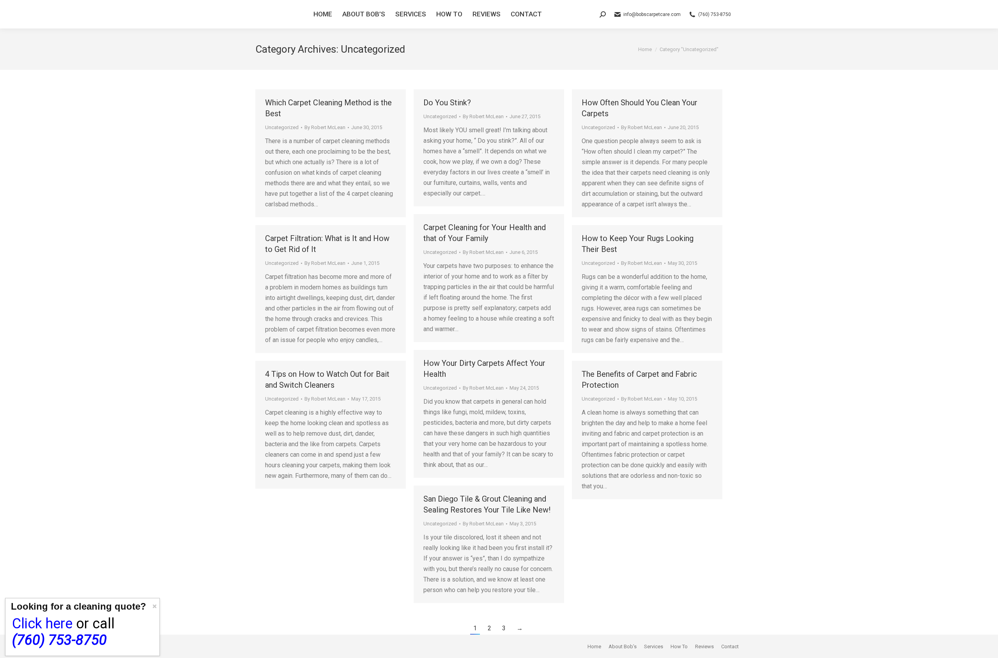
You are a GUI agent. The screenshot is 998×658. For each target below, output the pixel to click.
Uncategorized (282, 127)
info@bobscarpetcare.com (652, 14)
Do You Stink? (447, 102)
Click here (42, 623)
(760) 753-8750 (714, 14)
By (324, 127)
